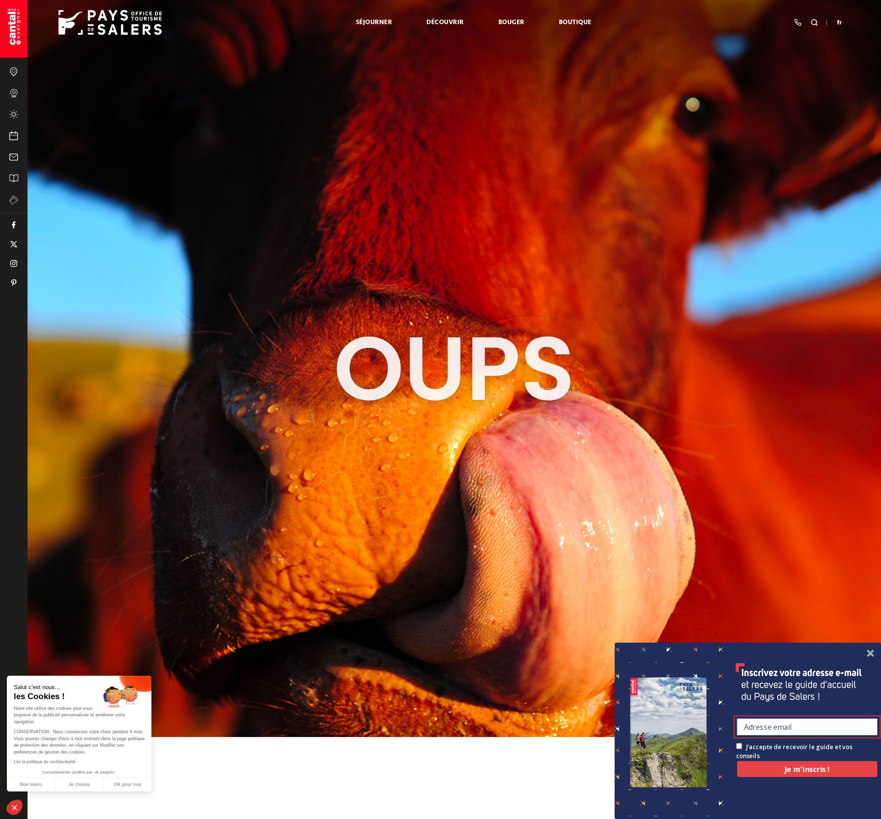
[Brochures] (14, 178)
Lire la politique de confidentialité (45, 761)
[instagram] (14, 263)
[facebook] (14, 224)
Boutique (575, 22)
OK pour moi (127, 784)
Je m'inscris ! (807, 769)
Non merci (31, 784)
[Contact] (14, 157)
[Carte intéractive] (14, 71)
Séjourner (374, 22)
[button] (14, 807)
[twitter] (14, 244)
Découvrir (445, 22)
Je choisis (79, 784)
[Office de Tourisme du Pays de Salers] (14, 29)
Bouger (511, 22)
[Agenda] (14, 135)
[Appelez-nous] (798, 22)
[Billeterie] (14, 200)
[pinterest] (14, 282)
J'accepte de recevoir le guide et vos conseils (794, 751)
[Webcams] (14, 93)
